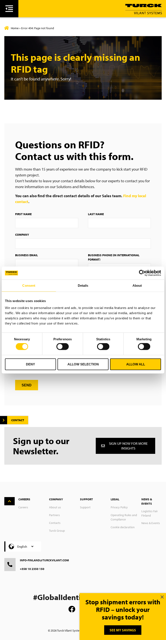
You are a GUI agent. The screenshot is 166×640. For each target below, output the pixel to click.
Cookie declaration (123, 527)
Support (85, 507)
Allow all (135, 364)
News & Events (150, 523)
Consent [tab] (28, 285)
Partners (54, 515)
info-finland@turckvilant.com (44, 560)
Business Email (26, 255)
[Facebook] (71, 609)
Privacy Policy (119, 507)
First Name (23, 214)
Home (15, 28)
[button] (162, 597)
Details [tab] (83, 285)
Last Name (96, 214)
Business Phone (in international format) (113, 257)
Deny (30, 364)
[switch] (62, 346)
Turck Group (57, 531)
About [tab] (137, 285)
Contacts (55, 523)
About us (55, 507)
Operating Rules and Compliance (124, 517)
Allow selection (83, 364)
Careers (23, 507)
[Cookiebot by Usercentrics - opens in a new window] (142, 273)
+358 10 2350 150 (32, 569)
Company (22, 235)
